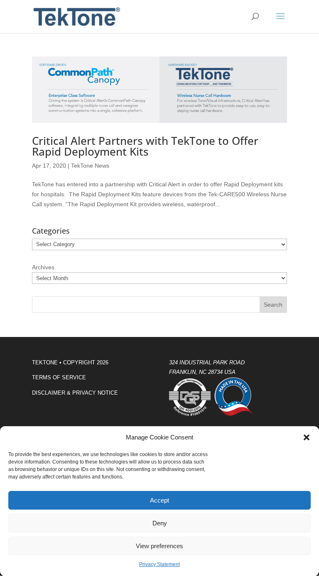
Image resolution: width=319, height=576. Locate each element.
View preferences (159, 545)
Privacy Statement (159, 564)
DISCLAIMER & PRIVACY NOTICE (75, 393)
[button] (306, 437)
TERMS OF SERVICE (59, 377)
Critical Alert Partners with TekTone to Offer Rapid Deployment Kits (145, 146)
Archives (43, 267)
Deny (159, 523)
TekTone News (90, 165)
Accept (159, 500)
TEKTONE (45, 362)
